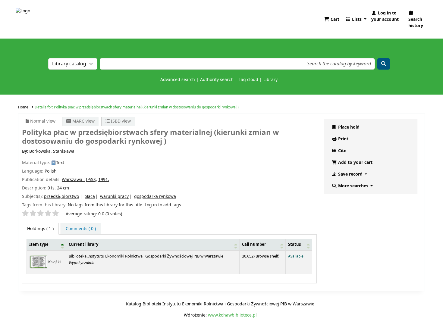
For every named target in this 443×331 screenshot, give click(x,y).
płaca (89, 196)
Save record (350, 174)
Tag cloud (248, 80)
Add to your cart (354, 162)
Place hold (348, 127)
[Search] (383, 64)
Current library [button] (83, 244)
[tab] (81, 229)
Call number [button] (254, 244)
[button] (332, 19)
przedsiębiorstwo (61, 196)
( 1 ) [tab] (40, 229)
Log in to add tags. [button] (163, 205)
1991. (103, 179)
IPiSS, (91, 179)
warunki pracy (114, 196)
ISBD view (120, 121)
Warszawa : (73, 179)
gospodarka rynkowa (155, 196)
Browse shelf (267, 256)
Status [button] (294, 244)
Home (23, 107)
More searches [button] (353, 186)
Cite (341, 151)
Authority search (217, 80)
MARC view (83, 121)
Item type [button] (39, 244)
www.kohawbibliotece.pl (232, 315)
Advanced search (177, 80)
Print (342, 139)
